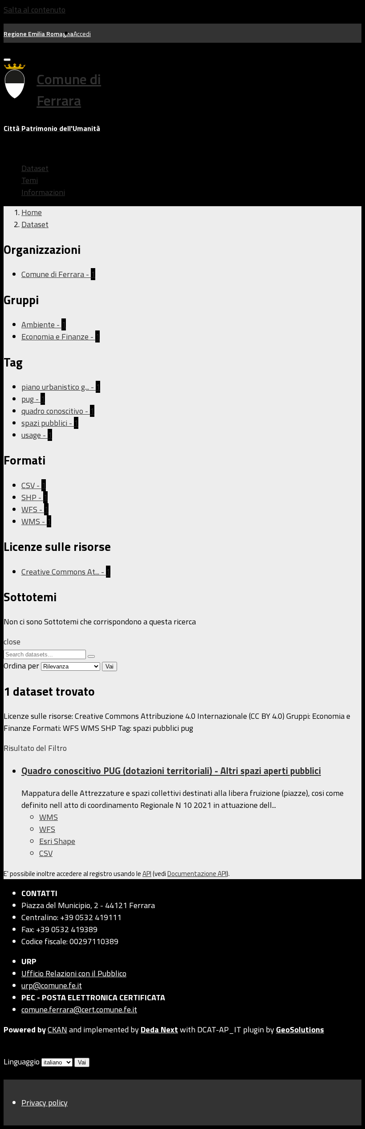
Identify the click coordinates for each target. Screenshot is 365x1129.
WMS (48, 817)
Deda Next (159, 1029)
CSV (46, 853)
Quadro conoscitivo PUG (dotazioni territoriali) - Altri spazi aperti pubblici (171, 770)
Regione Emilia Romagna (38, 33)
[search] (91, 656)
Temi (29, 180)
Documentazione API (197, 873)
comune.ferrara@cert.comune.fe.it (79, 1009)
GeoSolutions (300, 1029)
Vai (109, 666)
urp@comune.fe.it (51, 985)
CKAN (57, 1029)
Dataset (35, 168)
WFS (47, 829)
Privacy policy (44, 1102)
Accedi (82, 33)
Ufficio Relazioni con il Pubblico (73, 973)
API (146, 873)
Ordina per (21, 666)
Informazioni (43, 192)
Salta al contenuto (34, 10)
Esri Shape (57, 841)
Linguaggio (22, 1062)
